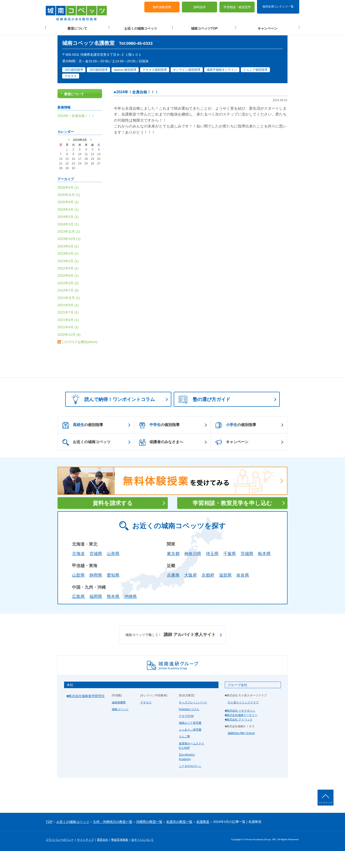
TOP (49, 822)
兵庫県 (173, 575)
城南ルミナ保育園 (190, 722)
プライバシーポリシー (60, 839)
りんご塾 (184, 736)
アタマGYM (186, 716)
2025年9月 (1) (68, 202)
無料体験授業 (162, 7)
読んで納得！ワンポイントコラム (119, 399)
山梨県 (78, 575)
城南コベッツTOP (204, 28)
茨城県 (247, 553)
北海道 (78, 553)
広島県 (78, 596)
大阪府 (190, 575)
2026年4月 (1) (68, 187)
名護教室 (202, 822)
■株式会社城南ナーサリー (241, 715)
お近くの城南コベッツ (140, 28)
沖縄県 (130, 596)
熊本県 (113, 596)
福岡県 (95, 596)
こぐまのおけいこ (190, 766)
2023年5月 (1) (68, 246)
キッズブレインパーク (193, 702)
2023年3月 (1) (68, 253)
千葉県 (229, 553)
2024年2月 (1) (68, 217)
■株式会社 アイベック (239, 719)
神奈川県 (192, 553)
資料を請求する (113, 503)
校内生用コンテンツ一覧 (278, 6)
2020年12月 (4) (69, 334)
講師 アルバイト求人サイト (170, 634)
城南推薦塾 (119, 702)
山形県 (113, 553)
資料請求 (199, 7)
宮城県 (95, 553)
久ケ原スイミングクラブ (243, 702)
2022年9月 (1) (68, 268)
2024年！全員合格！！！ (137, 92)
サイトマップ (85, 839)
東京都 (173, 553)
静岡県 (95, 575)
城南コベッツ (120, 709)
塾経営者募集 (119, 839)
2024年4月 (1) (68, 209)
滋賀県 (225, 575)
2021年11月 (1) (69, 298)
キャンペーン (267, 28)
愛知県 (113, 575)
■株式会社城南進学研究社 (86, 696)
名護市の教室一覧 (179, 822)
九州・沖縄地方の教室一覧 (112, 822)
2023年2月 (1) (68, 261)
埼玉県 (212, 553)
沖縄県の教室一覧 (149, 822)
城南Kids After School (241, 733)
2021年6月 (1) (68, 320)
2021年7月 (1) (68, 312)
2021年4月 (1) (68, 327)
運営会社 (102, 839)
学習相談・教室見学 (237, 7)
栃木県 (264, 553)
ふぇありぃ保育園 (190, 729)
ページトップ (325, 802)
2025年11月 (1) (69, 195)
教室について (77, 28)
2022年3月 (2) (68, 283)
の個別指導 (88, 425)
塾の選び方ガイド (211, 399)
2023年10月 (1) (69, 239)
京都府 (208, 575)
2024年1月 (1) (68, 224)
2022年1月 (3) (68, 290)
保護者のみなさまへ (166, 442)
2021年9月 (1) (68, 305)
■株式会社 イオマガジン (240, 710)
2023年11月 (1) (69, 231)
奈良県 (242, 575)
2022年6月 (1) (68, 275)
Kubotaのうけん (189, 709)
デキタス (146, 702)
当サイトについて (142, 839)
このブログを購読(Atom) (79, 342)
